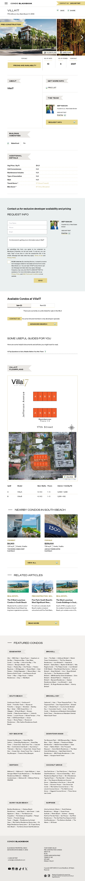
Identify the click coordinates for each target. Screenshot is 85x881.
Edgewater (15, 651)
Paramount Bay (18, 660)
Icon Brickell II (58, 662)
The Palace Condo (60, 667)
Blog (45, 853)
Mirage (55, 811)
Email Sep (60, 115)
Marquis (56, 742)
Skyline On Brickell (66, 664)
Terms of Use (39, 255)
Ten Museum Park (50, 740)
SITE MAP (46, 859)
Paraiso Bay (17, 667)
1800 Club (15, 658)
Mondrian (25, 707)
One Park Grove (49, 771)
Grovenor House (55, 784)
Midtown (13, 765)
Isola (64, 709)
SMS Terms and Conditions (31, 274)
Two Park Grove (61, 771)
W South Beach (19, 711)
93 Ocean (53, 822)
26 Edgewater (19, 669)
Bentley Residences (13, 809)
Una (63, 671)
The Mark (51, 658)
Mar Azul (17, 749)
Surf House (64, 816)
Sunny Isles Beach (18, 803)
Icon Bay (16, 662)
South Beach (15, 696)
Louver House (18, 715)
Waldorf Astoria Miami (61, 744)
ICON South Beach (17, 718)
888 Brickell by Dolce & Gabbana (61, 675)
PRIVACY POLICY (49, 861)
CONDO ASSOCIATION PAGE (52, 855)
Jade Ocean (29, 811)
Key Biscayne (16, 734)
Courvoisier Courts (54, 709)
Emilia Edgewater (19, 671)
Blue (14, 675)
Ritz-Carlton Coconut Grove (59, 787)
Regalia (15, 820)
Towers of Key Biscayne (25, 753)
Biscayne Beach (19, 664)
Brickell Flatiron (55, 678)
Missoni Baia (31, 671)
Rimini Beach (55, 813)
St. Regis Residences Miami (59, 684)
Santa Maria (54, 664)
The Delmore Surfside (63, 820)
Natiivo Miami (54, 747)
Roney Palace (18, 720)
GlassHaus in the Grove (57, 782)
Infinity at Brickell (62, 658)
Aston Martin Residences (60, 749)
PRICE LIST (52, 87)
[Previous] (3, 37)
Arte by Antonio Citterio (52, 809)
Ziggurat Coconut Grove (57, 791)
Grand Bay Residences (21, 742)
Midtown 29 (21, 778)
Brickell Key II (53, 707)
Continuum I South (13, 702)
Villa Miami (25, 678)
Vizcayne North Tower (56, 755)
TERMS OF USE (48, 857)
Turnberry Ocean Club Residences (27, 827)
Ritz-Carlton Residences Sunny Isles (23, 822)
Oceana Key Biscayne (14, 740)
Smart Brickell (55, 671)
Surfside (50, 803)
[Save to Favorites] (37, 535)
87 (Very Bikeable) (43, 187)
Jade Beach (20, 811)
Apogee (17, 707)
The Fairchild (59, 778)
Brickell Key (52, 696)
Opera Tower (24, 658)
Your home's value (50, 848)
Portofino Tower (18, 704)
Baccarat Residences (57, 680)
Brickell (50, 651)
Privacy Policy (11, 257)
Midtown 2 (10, 771)
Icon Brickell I (62, 682)
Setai (13, 709)
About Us (47, 851)
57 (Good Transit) (42, 183)
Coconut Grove (54, 765)
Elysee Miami (30, 669)
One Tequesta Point (62, 704)
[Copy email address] (65, 115)
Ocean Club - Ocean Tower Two (21, 751)
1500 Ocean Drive (22, 709)
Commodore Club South (19, 747)
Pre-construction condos (53, 850)
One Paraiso (26, 667)
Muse (17, 813)
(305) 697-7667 (61, 112)
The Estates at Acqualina (23, 816)
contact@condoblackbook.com (16, 860)
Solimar (64, 813)
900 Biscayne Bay (63, 740)
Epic (50, 742)
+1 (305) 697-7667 (13, 858)
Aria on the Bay (25, 662)
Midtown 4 (19, 771)
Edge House (21, 675)
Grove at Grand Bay (63, 773)
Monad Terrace (29, 715)
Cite (8, 658)
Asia (53, 702)
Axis (45, 658)
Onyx (18, 678)
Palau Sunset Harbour (21, 713)
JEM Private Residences (61, 753)
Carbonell (47, 702)
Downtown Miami (54, 734)
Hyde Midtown (29, 771)
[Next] (82, 37)
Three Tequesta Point (64, 702)
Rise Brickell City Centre (61, 669)
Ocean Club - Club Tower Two (22, 744)
